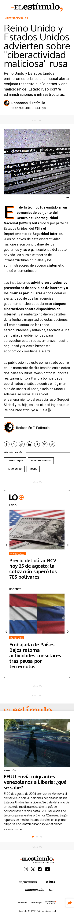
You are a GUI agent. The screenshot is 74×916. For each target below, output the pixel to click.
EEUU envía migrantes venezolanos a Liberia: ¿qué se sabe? (35, 781)
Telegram (37, 444)
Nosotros (22, 902)
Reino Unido (14, 469)
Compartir (69, 902)
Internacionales (16, 18)
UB (51, 890)
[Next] (67, 545)
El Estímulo (37, 7)
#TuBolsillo (17, 554)
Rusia (33, 469)
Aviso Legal (51, 911)
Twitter (14, 444)
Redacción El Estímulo (28, 103)
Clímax (50, 882)
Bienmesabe (34, 889)
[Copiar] (52, 444)
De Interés (16, 638)
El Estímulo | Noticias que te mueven (37, 859)
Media (50, 902)
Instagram (26, 869)
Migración (10, 770)
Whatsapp (22, 444)
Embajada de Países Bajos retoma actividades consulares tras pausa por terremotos (35, 655)
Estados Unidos (41, 460)
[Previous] (6, 545)
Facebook (6, 444)
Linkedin (29, 444)
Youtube (47, 869)
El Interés (28, 882)
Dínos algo (36, 902)
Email (44, 444)
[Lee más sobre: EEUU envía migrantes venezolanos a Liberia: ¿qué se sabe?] (37, 743)
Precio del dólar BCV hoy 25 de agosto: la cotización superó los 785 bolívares (33, 568)
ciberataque (15, 460)
